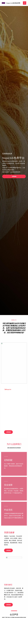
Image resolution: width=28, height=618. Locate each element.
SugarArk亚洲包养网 (13, 3)
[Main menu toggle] (24, 3)
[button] (14, 176)
